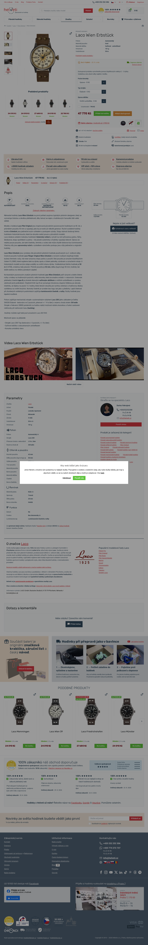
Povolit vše (79, 478)
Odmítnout (67, 478)
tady (102, 473)
